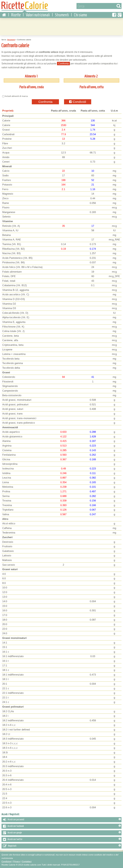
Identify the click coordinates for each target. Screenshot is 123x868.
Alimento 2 (91, 76)
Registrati (12, 846)
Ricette (16, 15)
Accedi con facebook (16, 826)
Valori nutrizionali (38, 15)
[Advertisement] (61, 26)
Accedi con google (15, 832)
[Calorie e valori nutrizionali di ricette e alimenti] (25, 6)
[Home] (4, 15)
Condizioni (6, 861)
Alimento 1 (31, 76)
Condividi (79, 101)
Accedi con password (16, 819)
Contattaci (27, 861)
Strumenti (62, 15)
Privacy (16, 861)
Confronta (45, 101)
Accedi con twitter (15, 839)
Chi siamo (80, 15)
